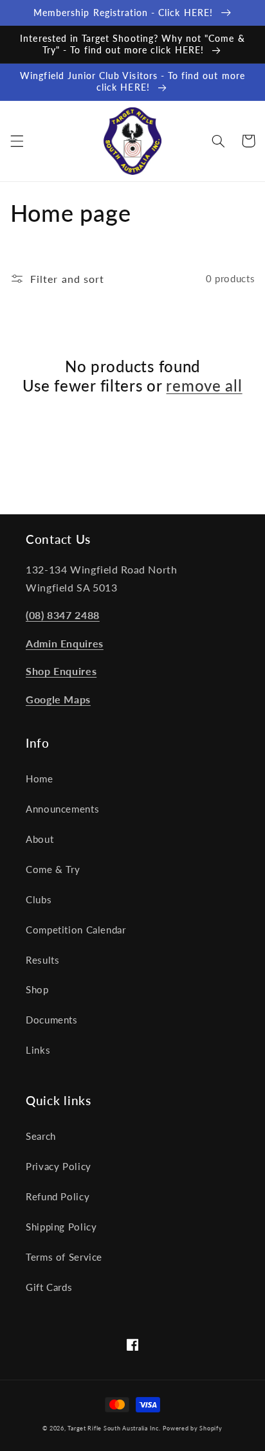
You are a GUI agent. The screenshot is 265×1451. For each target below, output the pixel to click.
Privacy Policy (58, 1166)
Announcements (62, 809)
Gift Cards (49, 1287)
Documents (52, 1019)
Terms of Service (64, 1257)
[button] (17, 141)
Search (41, 1136)
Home (39, 778)
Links (38, 1050)
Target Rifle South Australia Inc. (114, 1428)
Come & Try (53, 869)
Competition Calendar (76, 929)
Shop (37, 989)
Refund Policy (57, 1196)
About (39, 839)
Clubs (38, 899)
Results (42, 960)
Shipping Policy (61, 1226)
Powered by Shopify (192, 1428)
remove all (204, 385)
